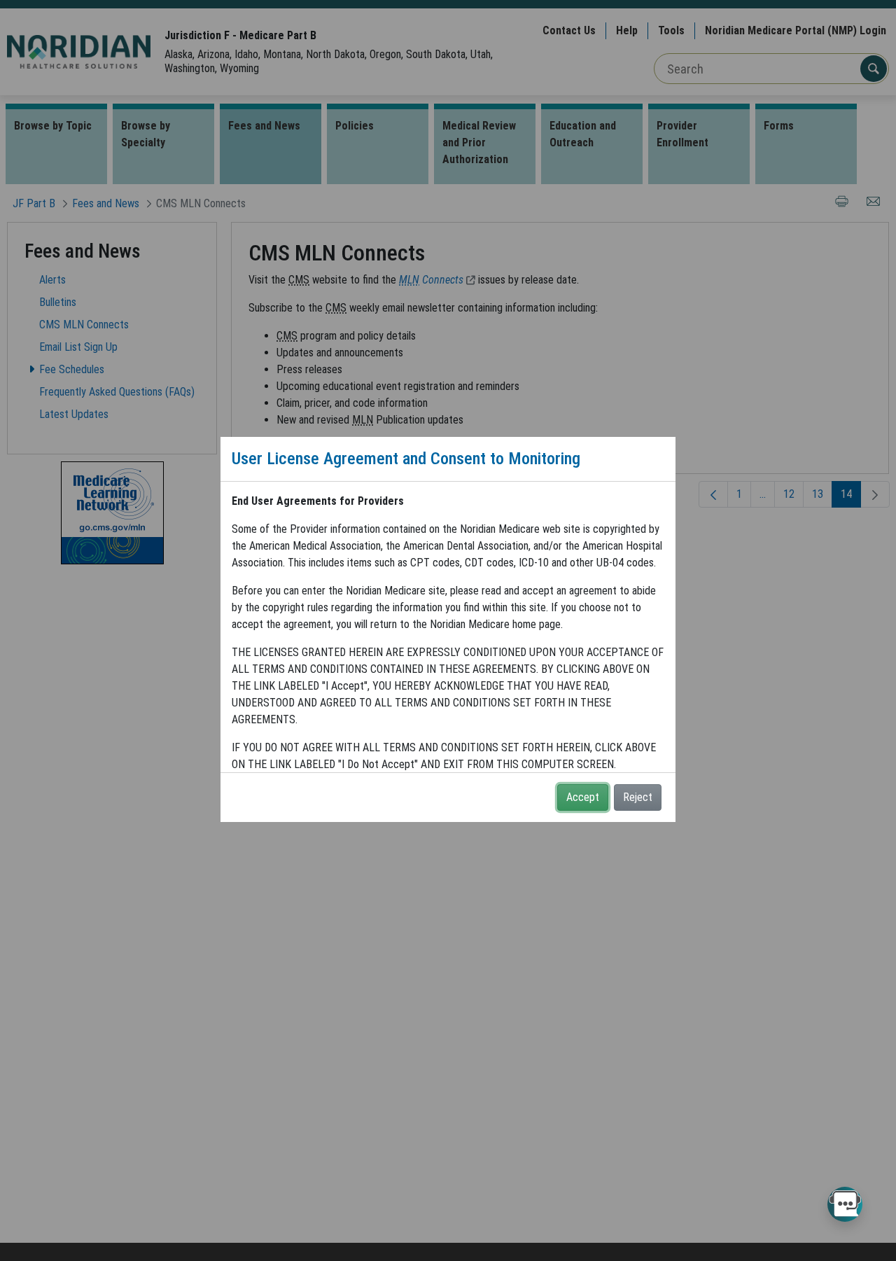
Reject (637, 797)
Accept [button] (582, 797)
